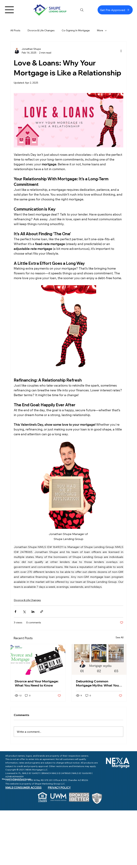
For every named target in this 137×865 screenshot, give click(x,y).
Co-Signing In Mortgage (76, 30)
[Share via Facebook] (15, 611)
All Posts (15, 30)
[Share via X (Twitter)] (24, 611)
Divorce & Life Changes (41, 30)
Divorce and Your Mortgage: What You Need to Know (37, 683)
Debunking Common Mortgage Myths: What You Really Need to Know (97, 683)
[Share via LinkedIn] (33, 611)
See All (119, 637)
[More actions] (121, 51)
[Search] (82, 10)
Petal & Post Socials (22, 779)
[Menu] (9, 9)
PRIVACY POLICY (59, 787)
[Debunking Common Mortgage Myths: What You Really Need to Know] (99, 659)
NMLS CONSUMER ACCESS (23, 787)
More (100, 30)
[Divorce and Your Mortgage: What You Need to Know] (38, 659)
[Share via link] (41, 611)
